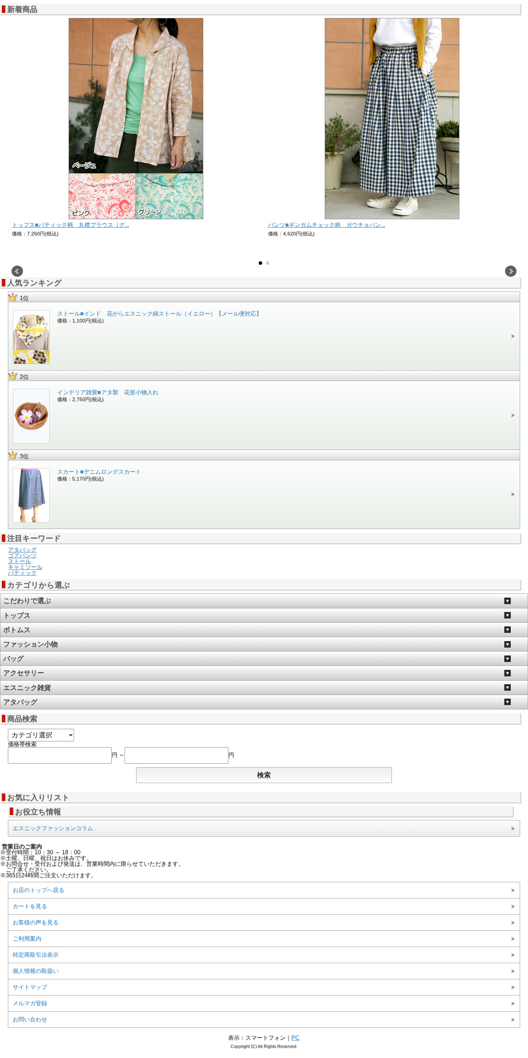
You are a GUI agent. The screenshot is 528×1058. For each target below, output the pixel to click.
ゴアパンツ (22, 555)
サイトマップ (30, 987)
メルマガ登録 (30, 1003)
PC (295, 1038)
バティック (22, 573)
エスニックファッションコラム (53, 828)
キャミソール (25, 567)
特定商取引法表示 (36, 955)
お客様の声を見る (36, 922)
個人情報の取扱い (36, 971)
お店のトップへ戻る (38, 890)
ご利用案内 (27, 938)
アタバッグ (22, 550)
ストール (19, 561)
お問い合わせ (30, 1019)
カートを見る (30, 906)
